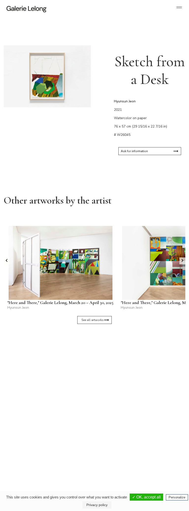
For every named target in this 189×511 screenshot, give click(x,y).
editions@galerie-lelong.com (67, 457)
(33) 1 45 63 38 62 (67, 453)
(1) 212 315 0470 (161, 453)
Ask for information (134, 151)
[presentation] (7, 260)
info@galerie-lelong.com (22, 457)
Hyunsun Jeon (125, 101)
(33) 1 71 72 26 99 (119, 457)
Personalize (177, 497)
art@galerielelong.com (158, 457)
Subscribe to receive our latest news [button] (90, 364)
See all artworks (92, 320)
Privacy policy (97, 505)
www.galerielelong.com (158, 461)
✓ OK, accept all (146, 497)
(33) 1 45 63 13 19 (24, 453)
